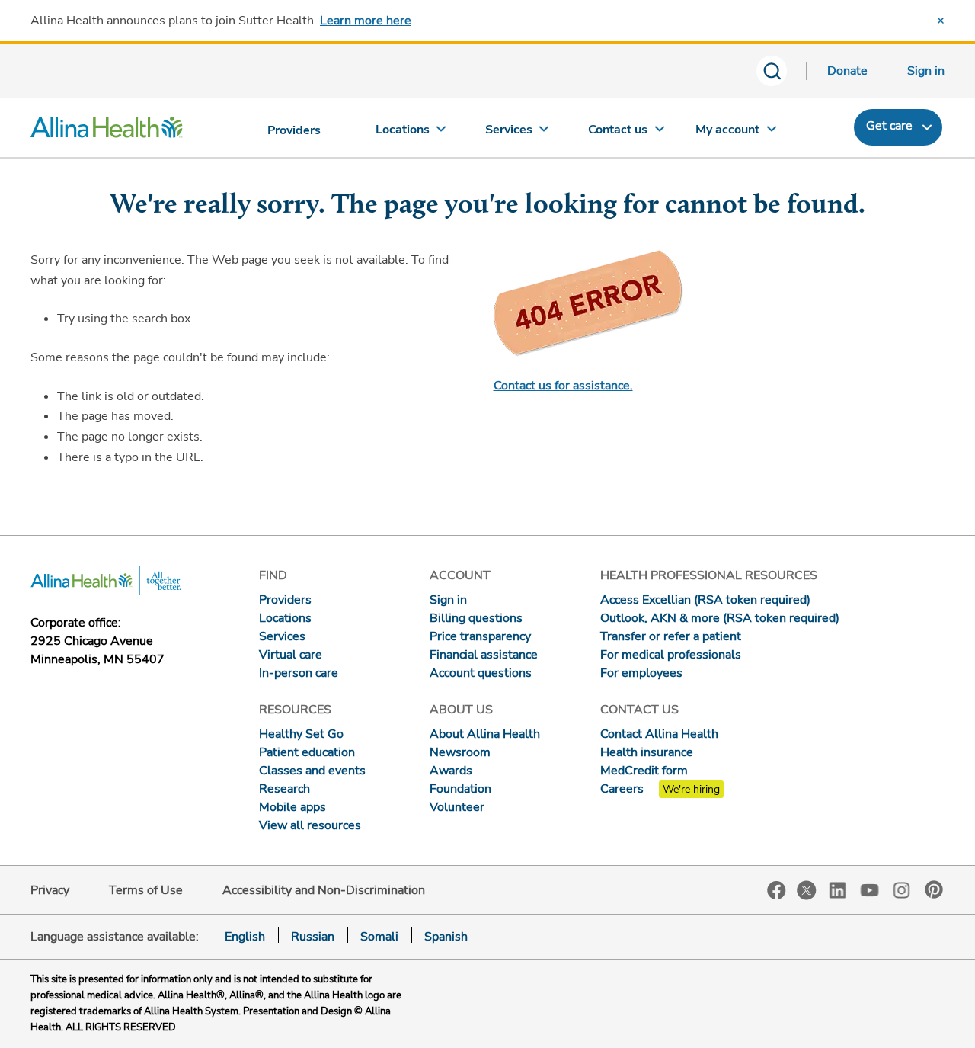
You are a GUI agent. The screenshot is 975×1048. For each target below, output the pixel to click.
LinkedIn (838, 889)
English (245, 936)
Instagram (902, 889)
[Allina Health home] (106, 131)
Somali (379, 936)
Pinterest (934, 889)
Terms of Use (146, 890)
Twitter (807, 890)
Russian (312, 936)
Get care (889, 125)
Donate (847, 70)
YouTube (870, 889)
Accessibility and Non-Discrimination (323, 890)
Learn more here (365, 20)
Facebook (776, 890)
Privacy (49, 890)
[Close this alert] (941, 20)
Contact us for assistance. (563, 385)
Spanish (446, 936)
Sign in (926, 70)
